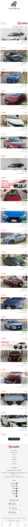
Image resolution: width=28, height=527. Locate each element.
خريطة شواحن (14, 459)
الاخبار (14, 461)
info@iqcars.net (10, 470)
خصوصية (18, 520)
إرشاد (14, 455)
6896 (18, 470)
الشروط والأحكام (11, 520)
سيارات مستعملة (14, 452)
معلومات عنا (14, 464)
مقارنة (14, 457)
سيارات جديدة (14, 450)
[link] (14, 503)
